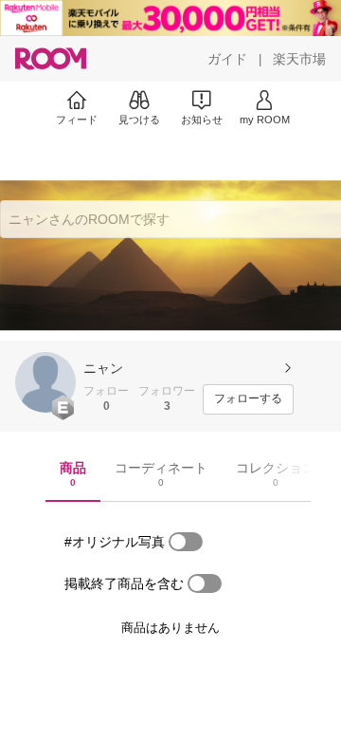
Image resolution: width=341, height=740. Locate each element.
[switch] (186, 541)
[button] (45, 382)
